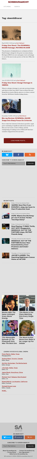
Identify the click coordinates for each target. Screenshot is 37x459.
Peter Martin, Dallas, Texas (10, 354)
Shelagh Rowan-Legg (9, 386)
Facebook (19, 437)
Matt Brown (23, 116)
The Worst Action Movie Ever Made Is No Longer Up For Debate (27, 340)
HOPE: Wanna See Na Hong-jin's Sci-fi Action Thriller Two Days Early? (22, 218)
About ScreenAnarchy (9, 450)
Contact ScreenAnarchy (26, 450)
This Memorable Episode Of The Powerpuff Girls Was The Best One (9, 340)
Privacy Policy (11, 452)
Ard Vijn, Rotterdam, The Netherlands (14, 363)
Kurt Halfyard (20, 43)
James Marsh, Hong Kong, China (12, 372)
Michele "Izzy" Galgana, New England (14, 377)
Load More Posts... (18, 140)
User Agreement (24, 452)
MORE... (4, 391)
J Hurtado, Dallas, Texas (10, 368)
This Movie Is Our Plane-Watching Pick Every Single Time (26, 315)
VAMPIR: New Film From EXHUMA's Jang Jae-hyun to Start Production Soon (23, 207)
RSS (31, 437)
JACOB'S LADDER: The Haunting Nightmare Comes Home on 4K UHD (23, 257)
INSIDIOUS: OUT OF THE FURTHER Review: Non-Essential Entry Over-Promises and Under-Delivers (21, 245)
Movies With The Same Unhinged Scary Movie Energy (8, 315)
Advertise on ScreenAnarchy (19, 454)
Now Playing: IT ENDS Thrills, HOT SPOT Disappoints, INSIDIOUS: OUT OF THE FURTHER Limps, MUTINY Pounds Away (23, 230)
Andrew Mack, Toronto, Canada (12, 358)
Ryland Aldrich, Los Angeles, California (14, 381)
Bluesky (8, 437)
